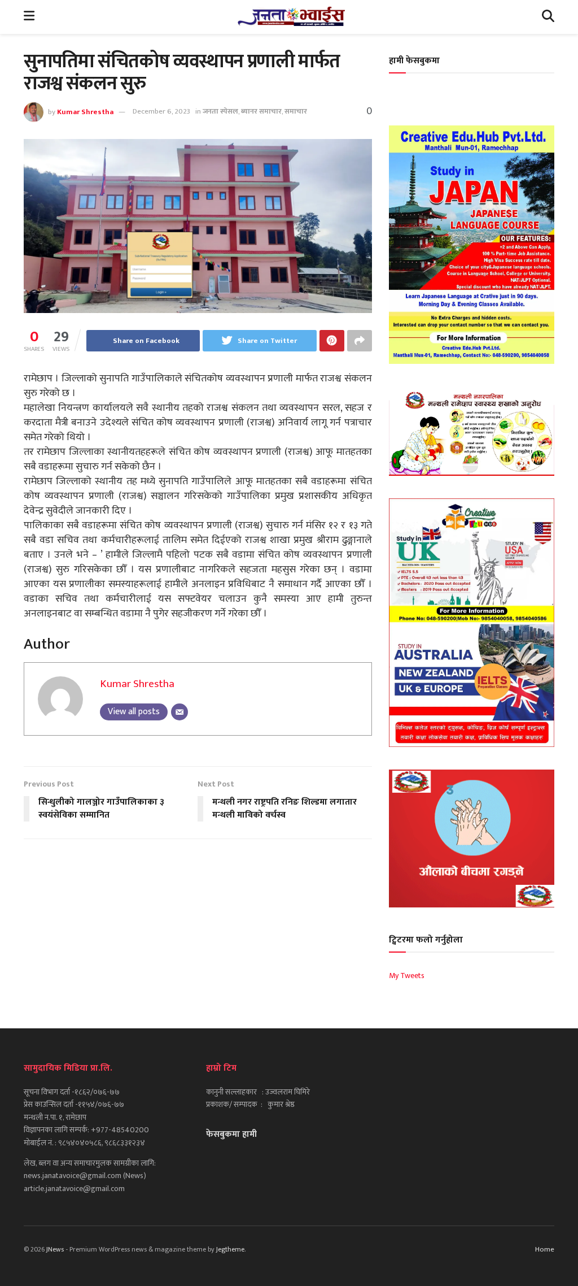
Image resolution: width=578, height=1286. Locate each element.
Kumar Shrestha (85, 111)
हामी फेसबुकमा (414, 60)
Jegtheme (230, 1249)
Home (544, 1249)
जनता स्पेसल (220, 111)
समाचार (295, 111)
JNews (55, 1249)
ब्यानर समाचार (261, 111)
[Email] (179, 711)
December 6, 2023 (161, 111)
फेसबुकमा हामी (231, 1134)
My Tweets (406, 975)
